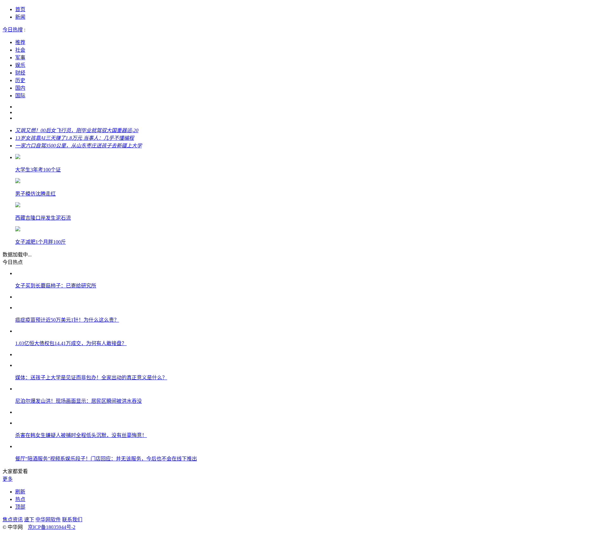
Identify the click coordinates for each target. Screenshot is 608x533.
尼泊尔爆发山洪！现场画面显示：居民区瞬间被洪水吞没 (78, 401)
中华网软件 (48, 519)
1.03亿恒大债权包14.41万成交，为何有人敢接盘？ (71, 343)
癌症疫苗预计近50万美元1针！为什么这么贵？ (67, 320)
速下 (29, 519)
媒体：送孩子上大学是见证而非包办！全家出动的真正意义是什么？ (91, 377)
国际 (20, 95)
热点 (20, 499)
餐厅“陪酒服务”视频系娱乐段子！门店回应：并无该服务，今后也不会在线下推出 (106, 458)
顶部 (20, 507)
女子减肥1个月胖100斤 (40, 242)
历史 (20, 80)
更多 (8, 479)
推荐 (20, 42)
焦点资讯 (13, 519)
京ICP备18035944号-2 (51, 527)
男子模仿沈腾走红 (35, 193)
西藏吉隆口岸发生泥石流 (43, 218)
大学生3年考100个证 (38, 169)
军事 (20, 57)
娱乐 (20, 65)
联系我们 (72, 519)
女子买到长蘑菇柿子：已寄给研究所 (55, 285)
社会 (20, 50)
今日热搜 (13, 29)
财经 (20, 72)
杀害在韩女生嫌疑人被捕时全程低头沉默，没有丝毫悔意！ (81, 435)
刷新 (20, 491)
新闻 (20, 17)
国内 (20, 88)
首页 (20, 9)
